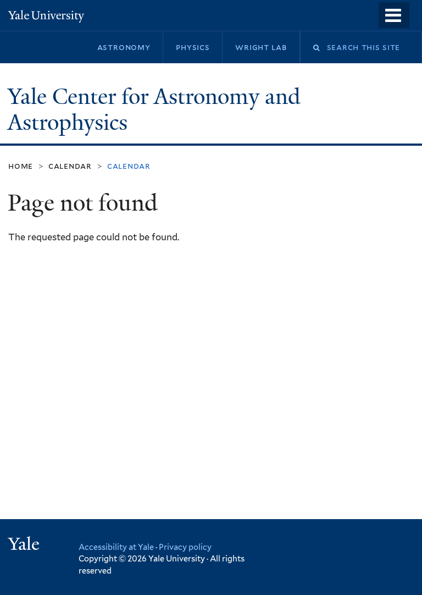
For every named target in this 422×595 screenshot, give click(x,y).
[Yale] (25, 545)
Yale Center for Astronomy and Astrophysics (154, 109)
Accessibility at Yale (116, 547)
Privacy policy (185, 547)
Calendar (70, 166)
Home (20, 166)
